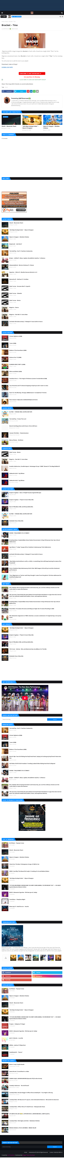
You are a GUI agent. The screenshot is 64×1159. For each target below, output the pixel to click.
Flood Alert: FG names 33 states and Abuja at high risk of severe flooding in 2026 (31, 608)
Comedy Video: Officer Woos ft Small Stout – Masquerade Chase (27, 1106)
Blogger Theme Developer (28, 1155)
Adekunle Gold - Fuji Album (16, 473)
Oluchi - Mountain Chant (9, 126)
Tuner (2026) (12, 343)
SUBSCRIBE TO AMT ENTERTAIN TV (30, 73)
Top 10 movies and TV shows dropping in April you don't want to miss (28, 385)
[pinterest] (17, 976)
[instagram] (47, 976)
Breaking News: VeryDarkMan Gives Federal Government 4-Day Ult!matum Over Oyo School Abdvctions (34, 540)
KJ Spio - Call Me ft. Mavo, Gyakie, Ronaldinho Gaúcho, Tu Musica (27, 258)
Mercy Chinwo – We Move (16, 440)
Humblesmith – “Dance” (15, 1052)
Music (6, 21)
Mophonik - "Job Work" (15, 244)
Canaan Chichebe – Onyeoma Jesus (18, 433)
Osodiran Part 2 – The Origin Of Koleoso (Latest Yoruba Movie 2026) (28, 378)
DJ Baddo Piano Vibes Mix (16, 521)
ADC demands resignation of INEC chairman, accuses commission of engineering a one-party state (35, 616)
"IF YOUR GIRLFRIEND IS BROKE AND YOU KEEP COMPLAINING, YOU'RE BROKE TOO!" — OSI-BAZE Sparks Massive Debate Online (35, 886)
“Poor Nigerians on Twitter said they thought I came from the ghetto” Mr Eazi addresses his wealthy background (35, 576)
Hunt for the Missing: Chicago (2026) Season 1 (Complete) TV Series (27, 392)
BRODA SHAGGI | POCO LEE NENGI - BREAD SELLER (22, 1128)
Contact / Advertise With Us (56, 1152)
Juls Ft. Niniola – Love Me (16, 1038)
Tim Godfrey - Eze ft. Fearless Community (20, 251)
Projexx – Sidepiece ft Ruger (17, 1024)
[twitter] (47, 972)
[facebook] (17, 972)
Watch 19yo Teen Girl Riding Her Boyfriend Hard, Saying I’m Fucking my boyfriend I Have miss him (35, 757)
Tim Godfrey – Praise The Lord (17, 419)
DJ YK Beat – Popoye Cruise (16, 843)
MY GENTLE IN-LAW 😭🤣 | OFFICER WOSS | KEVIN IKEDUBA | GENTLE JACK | (29, 1113)
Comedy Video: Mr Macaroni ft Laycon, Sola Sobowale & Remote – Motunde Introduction (34, 1099)
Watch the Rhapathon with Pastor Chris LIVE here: (23, 426)
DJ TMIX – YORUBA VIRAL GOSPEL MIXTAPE (20, 412)
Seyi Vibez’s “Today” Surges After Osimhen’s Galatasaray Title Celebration (30, 547)
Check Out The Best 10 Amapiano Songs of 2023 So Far (24, 864)
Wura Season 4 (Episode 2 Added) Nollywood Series (23, 399)
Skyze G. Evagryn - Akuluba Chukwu (51, 127)
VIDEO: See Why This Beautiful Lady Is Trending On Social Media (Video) (29, 871)
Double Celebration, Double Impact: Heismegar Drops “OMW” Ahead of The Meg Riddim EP (34, 466)
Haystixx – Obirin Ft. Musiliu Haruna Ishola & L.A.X (23, 272)
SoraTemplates (10, 1155)
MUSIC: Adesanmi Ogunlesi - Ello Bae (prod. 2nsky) (23, 892)
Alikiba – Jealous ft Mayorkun (17, 1045)
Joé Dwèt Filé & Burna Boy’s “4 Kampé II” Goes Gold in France (25, 321)
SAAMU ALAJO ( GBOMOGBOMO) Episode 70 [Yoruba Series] (25, 1078)
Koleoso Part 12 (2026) (15, 357)
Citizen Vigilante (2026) (15, 336)
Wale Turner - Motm (14, 300)
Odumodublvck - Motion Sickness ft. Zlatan (21, 265)
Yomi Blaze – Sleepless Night (17, 899)
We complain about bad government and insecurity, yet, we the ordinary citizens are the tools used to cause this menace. (34, 588)
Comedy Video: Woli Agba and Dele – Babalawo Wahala (24, 1121)
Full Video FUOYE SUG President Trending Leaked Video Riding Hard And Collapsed (32, 763)
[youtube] (17, 979)
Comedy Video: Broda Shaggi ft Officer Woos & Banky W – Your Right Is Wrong (31, 1092)
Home (3, 21)
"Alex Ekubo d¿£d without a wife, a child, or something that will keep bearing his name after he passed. (35, 562)
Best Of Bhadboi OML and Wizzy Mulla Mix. (21, 506)
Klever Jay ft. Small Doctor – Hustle (19, 906)
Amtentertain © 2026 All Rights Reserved (38, 1152)
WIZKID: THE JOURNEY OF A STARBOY (19, 533)
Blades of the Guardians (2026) (17, 350)
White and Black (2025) (15, 371)
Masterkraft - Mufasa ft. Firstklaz (18, 279)
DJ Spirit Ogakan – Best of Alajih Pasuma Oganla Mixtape (25, 492)
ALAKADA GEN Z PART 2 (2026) (17, 364)
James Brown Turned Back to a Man (19, 1071)
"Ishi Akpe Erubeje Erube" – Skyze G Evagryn (30, 127)
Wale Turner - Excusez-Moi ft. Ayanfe (19, 286)
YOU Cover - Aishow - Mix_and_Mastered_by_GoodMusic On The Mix (28, 649)
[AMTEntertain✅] (7, 29)
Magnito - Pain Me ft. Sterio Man (18, 314)
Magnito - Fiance (14, 307)
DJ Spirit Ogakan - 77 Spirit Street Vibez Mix (21, 499)
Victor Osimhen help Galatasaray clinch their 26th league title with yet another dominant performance (34, 569)
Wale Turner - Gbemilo (15, 293)
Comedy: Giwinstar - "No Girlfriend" (19, 1085)
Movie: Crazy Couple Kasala (16, 1064)
